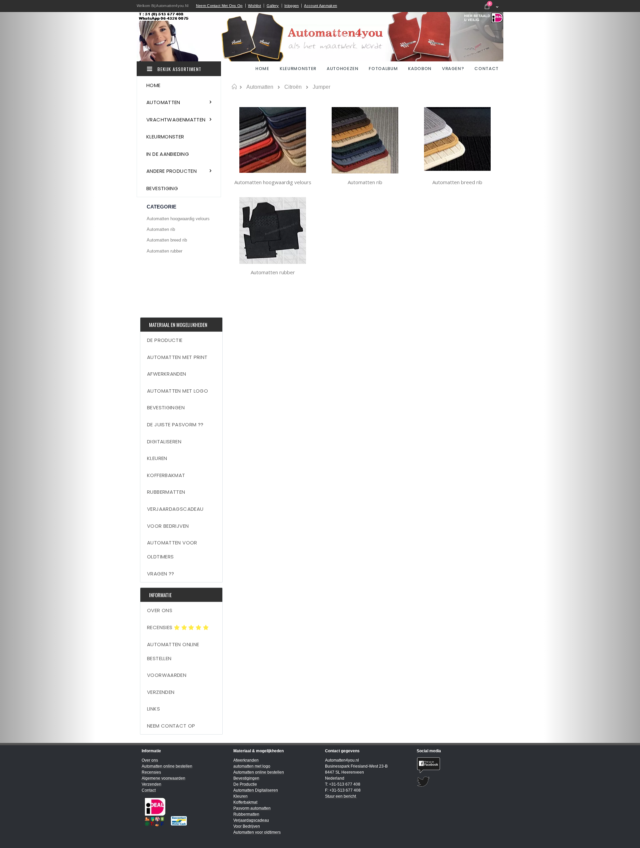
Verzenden (160, 692)
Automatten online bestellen (173, 651)
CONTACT (486, 68)
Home (234, 86)
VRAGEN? (453, 68)
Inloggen (291, 6)
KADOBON (420, 68)
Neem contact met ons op (219, 6)
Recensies (160, 627)
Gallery (273, 6)
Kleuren (157, 458)
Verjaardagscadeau (175, 508)
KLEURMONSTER (298, 68)
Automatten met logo (177, 390)
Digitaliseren (164, 441)
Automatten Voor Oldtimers (172, 549)
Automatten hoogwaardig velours (272, 182)
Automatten (259, 87)
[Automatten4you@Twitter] (457, 781)
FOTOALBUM (383, 68)
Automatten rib (365, 182)
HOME (262, 68)
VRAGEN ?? (160, 573)
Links (153, 708)
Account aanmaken (320, 6)
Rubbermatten (166, 491)
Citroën (293, 87)
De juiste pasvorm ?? (175, 424)
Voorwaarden (166, 675)
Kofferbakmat (166, 475)
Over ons (159, 610)
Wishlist (254, 6)
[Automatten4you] (320, 36)
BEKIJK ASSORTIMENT (178, 68)
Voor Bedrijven (168, 525)
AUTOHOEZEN (343, 68)
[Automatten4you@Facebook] (457, 765)
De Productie (165, 340)
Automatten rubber (273, 272)
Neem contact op (171, 725)
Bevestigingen (166, 407)
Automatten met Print (177, 357)
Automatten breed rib (457, 182)
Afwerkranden (166, 373)
